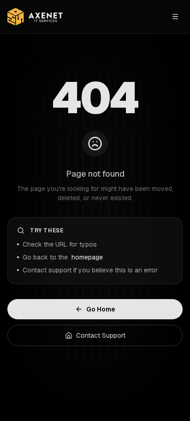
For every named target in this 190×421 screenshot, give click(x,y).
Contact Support (100, 335)
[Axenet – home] (35, 17)
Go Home (100, 309)
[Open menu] (175, 16)
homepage (87, 257)
